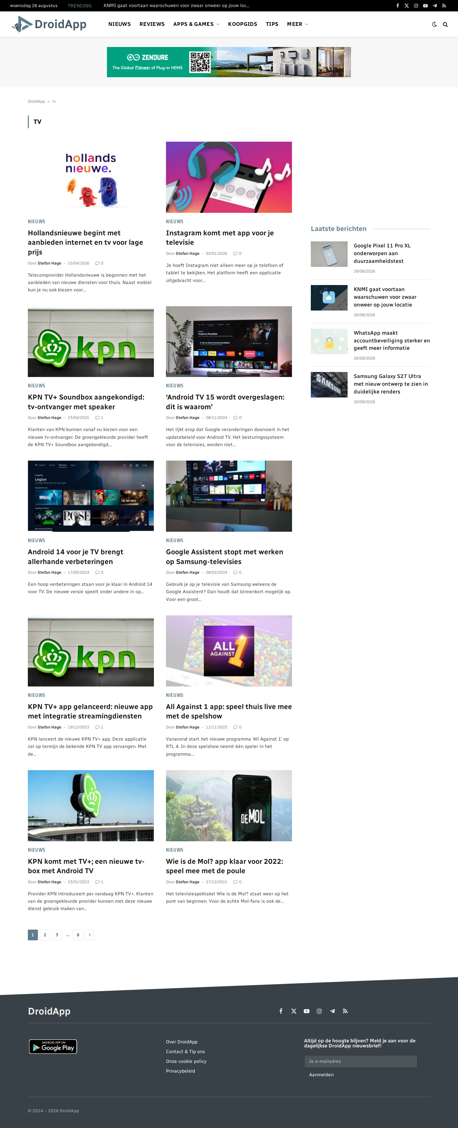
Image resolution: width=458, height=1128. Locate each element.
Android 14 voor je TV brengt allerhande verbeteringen (75, 557)
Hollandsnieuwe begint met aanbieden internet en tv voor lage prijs (85, 242)
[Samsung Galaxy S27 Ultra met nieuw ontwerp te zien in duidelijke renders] (329, 384)
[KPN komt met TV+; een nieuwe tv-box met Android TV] (91, 805)
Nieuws (119, 24)
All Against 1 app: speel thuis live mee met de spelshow (229, 711)
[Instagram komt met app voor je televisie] (229, 177)
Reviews (152, 24)
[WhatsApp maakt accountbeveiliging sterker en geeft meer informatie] (329, 341)
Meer (294, 24)
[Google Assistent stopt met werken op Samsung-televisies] (229, 496)
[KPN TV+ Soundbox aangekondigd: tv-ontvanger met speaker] (91, 341)
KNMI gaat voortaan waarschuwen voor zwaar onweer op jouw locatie (179, 5)
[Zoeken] (445, 24)
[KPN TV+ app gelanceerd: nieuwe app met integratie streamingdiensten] (91, 651)
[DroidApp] (51, 24)
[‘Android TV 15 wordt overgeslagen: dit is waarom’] (229, 341)
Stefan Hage (49, 263)
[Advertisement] (370, 162)
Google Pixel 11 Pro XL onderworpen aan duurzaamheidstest (382, 253)
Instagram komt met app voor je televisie (220, 238)
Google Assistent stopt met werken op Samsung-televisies (224, 557)
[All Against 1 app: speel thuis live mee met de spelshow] (229, 651)
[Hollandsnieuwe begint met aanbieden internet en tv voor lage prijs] (91, 177)
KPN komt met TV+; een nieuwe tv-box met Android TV (86, 866)
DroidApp (36, 101)
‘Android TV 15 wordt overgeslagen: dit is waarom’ (225, 402)
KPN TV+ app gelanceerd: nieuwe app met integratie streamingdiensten (90, 711)
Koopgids (242, 24)
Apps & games (193, 24)
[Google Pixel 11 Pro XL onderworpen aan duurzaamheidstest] (329, 254)
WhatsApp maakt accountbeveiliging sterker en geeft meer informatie (392, 340)
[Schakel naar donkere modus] (435, 24)
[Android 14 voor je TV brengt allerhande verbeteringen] (91, 496)
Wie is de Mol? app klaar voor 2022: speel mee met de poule (224, 866)
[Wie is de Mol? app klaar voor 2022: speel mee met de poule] (229, 805)
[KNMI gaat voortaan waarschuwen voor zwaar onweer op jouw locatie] (329, 298)
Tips (272, 24)
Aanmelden (321, 1075)
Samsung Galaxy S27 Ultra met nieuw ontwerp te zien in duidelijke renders (391, 384)
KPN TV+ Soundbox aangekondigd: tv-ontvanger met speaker (86, 402)
